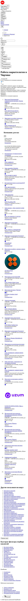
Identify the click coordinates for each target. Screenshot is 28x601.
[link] (3, 16)
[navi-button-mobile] (2, 26)
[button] (2, 21)
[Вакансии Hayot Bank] (15, 262)
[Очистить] (3, 44)
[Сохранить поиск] (2, 48)
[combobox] (8, 40)
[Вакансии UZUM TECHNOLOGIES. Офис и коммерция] (15, 395)
